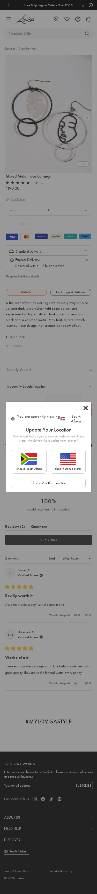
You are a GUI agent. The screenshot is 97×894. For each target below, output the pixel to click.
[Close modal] (85, 408)
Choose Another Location (48, 483)
